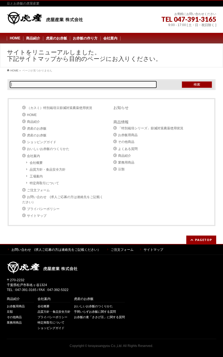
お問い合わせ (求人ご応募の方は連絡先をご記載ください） (62, 199)
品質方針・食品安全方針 (48, 169)
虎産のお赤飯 (37, 128)
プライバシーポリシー (43, 209)
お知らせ (121, 107)
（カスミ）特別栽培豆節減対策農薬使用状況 (59, 108)
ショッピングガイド (41, 142)
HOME (32, 115)
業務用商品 (126, 162)
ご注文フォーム (38, 190)
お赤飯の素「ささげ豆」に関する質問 (99, 317)
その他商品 (126, 142)
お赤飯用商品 (128, 135)
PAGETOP (203, 240)
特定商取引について (44, 183)
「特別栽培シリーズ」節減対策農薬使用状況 (150, 128)
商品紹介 (33, 122)
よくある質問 (128, 149)
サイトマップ (37, 216)
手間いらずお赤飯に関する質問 (95, 311)
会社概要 (36, 163)
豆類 (121, 169)
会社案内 (33, 156)
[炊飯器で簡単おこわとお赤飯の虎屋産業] (45, 19)
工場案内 (36, 176)
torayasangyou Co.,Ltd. (105, 346)
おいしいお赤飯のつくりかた (48, 149)
